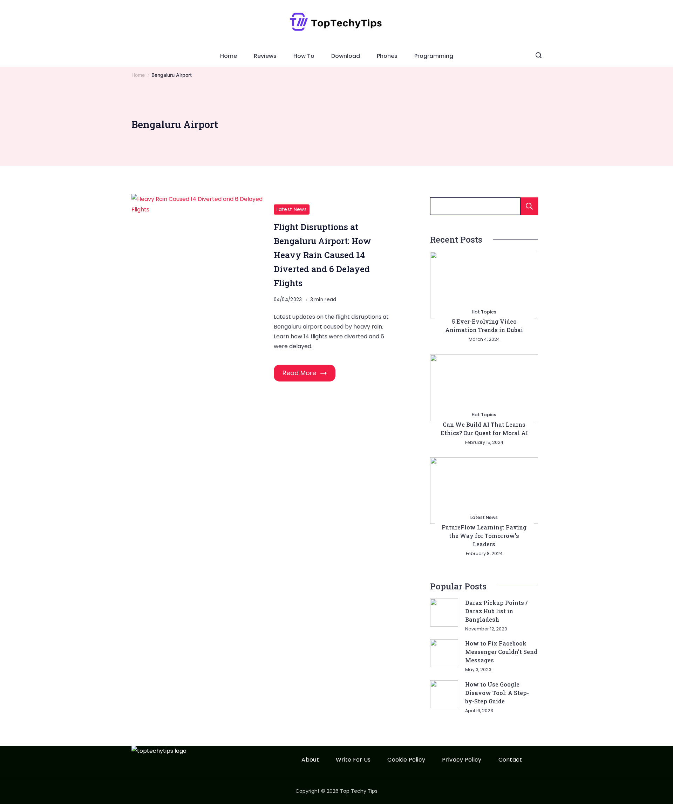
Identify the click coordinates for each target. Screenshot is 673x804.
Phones (387, 56)
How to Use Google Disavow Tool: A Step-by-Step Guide (497, 693)
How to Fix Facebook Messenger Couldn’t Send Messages (501, 652)
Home (228, 56)
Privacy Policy (461, 760)
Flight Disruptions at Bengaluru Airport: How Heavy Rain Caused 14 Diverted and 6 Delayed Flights (322, 255)
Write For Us (353, 760)
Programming (433, 56)
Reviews (265, 56)
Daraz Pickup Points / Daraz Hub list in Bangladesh (496, 611)
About (310, 760)
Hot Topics (484, 312)
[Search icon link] (539, 56)
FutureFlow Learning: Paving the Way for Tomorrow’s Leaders (484, 535)
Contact (510, 760)
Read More (299, 373)
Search (529, 206)
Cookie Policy (406, 760)
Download (345, 56)
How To (303, 56)
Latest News (292, 209)
